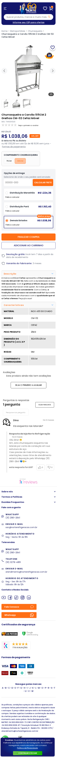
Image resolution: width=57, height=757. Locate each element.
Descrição (10, 273)
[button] (53, 71)
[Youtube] (3, 597)
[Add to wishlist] (53, 48)
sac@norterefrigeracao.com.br (21, 527)
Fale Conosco (11, 606)
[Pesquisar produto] (49, 17)
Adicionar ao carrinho (28, 245)
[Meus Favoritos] (45, 8)
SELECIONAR (29, 209)
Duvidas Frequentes (12, 502)
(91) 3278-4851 (13, 562)
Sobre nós (7, 491)
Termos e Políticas (11, 496)
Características (14, 305)
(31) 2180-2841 (13, 517)
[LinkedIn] (29, 597)
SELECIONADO (28, 223)
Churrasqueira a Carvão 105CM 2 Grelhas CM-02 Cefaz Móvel (27, 35)
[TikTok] (16, 597)
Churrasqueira (35, 31)
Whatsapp (10, 615)
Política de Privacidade (27, 748)
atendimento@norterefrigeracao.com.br (26, 571)
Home (4, 31)
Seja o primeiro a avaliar (28, 385)
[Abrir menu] (5, 8)
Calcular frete (43, 182)
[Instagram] (22, 597)
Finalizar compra (28, 237)
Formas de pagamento (14, 146)
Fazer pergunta (44, 405)
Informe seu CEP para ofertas (28, 22)
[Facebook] (10, 597)
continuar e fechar (27, 753)
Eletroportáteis (17, 31)
